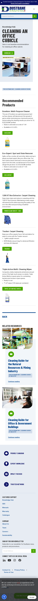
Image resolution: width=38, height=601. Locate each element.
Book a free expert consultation (20, 3)
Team (4, 528)
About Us (5, 524)
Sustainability (7, 535)
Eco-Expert (8, 175)
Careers (5, 531)
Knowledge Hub (8, 500)
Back (4, 316)
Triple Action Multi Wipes (12, 289)
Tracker (7, 249)
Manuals (5, 507)
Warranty (5, 511)
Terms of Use (8, 572)
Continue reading (14, 381)
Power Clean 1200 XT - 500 (12, 211)
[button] (33, 9)
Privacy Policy (19, 570)
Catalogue (6, 515)
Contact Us (6, 570)
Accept (32, 597)
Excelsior (7, 133)
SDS (3, 504)
